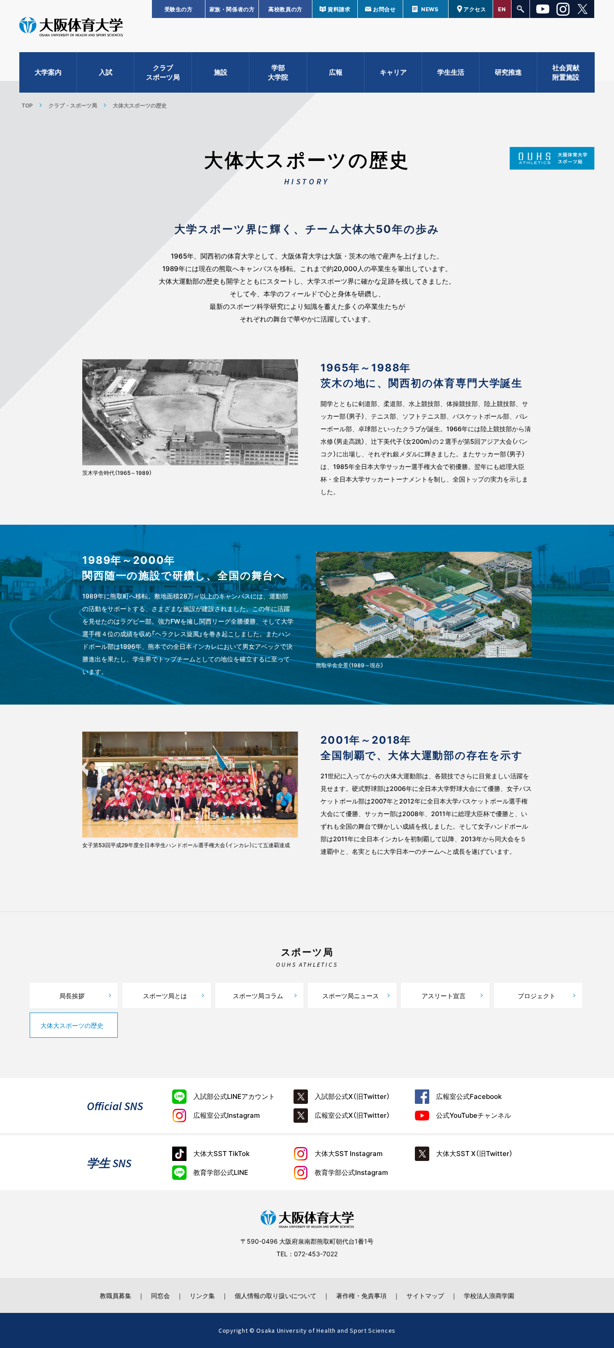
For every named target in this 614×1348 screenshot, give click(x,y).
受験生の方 (179, 9)
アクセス (474, 9)
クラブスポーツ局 (163, 72)
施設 (220, 72)
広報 (336, 72)
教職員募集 (115, 1295)
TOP (27, 105)
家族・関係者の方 (232, 9)
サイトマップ (425, 1295)
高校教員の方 (285, 9)
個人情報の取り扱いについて (275, 1295)
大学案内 (48, 72)
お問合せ (384, 9)
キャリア (393, 72)
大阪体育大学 (71, 28)
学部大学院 (278, 72)
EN (502, 9)
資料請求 (339, 9)
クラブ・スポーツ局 (73, 105)
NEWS (429, 9)
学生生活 (450, 72)
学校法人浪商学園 (489, 1295)
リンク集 (202, 1295)
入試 (105, 72)
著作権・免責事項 (361, 1295)
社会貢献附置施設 (565, 72)
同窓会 (160, 1295)
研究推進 (508, 72)
